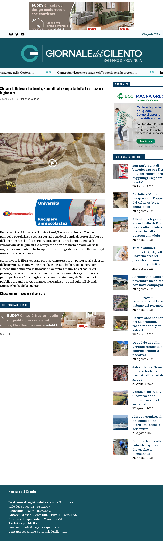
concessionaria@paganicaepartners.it (34, 527)
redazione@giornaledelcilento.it (44, 531)
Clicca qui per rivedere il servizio (22, 293)
